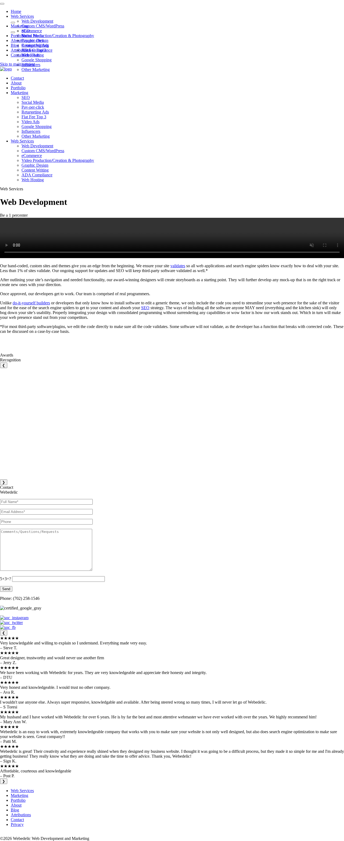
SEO (26, 30)
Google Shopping (37, 60)
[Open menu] (2, 4)
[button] (6, 69)
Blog (15, 45)
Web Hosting (33, 179)
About (16, 40)
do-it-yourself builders (31, 303)
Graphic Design (35, 165)
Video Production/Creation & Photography (58, 35)
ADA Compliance (37, 175)
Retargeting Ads (35, 45)
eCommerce (32, 30)
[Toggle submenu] (13, 22)
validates (177, 265)
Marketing (19, 26)
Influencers (31, 131)
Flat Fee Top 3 (34, 50)
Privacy (17, 824)
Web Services (22, 16)
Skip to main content (17, 64)
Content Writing (35, 170)
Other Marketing (36, 69)
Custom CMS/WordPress (43, 26)
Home (16, 11)
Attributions (21, 50)
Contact (17, 55)
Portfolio (18, 35)
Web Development (37, 21)
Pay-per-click (33, 40)
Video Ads (31, 55)
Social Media (33, 35)
